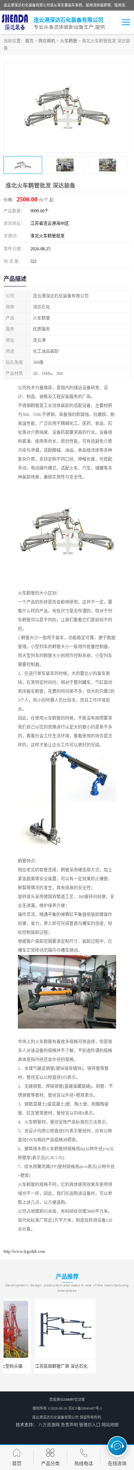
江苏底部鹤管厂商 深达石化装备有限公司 (44, 1366)
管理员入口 (89, 1425)
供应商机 (46, 41)
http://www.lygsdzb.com (24, 1251)
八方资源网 (49, 1425)
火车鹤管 (68, 41)
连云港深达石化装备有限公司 (55, 1417)
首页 (29, 41)
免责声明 (69, 1425)
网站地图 (110, 1425)
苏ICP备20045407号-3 (85, 1408)
